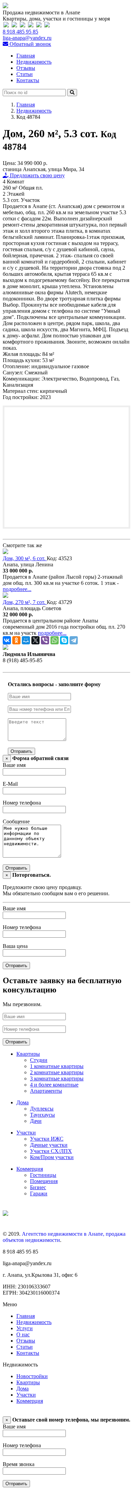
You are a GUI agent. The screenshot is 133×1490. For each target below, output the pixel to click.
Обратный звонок (29, 44)
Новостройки (32, 1376)
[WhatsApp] (54, 640)
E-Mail (10, 784)
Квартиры (28, 1054)
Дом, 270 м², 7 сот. (25, 602)
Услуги (24, 1328)
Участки (26, 1132)
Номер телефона (22, 803)
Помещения (44, 1181)
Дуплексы (42, 1109)
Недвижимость (33, 62)
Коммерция (29, 1169)
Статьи (24, 74)
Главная (25, 56)
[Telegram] (74, 640)
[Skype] (64, 640)
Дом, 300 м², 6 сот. (25, 558)
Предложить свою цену (37, 175)
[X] (35, 640)
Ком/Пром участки (52, 1157)
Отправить (21, 751)
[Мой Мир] (26, 640)
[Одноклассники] (16, 640)
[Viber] (45, 640)
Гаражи (38, 1193)
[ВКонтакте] (7, 640)
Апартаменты (46, 1091)
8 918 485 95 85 (20, 32)
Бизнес (38, 1187)
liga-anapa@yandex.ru (27, 38)
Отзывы (25, 68)
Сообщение (16, 821)
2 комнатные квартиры (57, 1072)
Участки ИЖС (46, 1139)
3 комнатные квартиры (57, 1078)
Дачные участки (49, 1145)
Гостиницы (43, 1175)
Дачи (36, 1121)
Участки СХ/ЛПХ (51, 1151)
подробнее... (17, 589)
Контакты (27, 80)
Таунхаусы (42, 1115)
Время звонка (18, 1464)
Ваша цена (15, 946)
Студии (38, 1060)
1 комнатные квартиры (57, 1066)
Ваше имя (14, 765)
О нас (23, 1334)
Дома (22, 1102)
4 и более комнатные (54, 1085)
